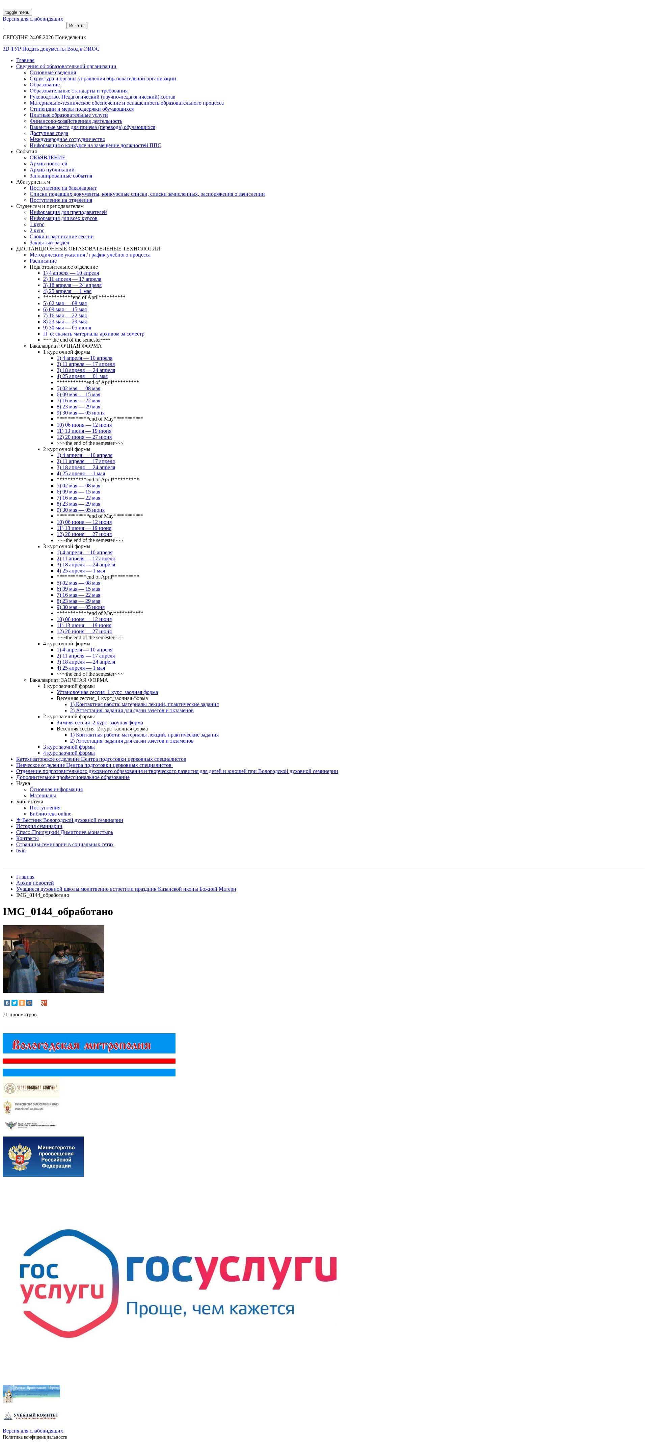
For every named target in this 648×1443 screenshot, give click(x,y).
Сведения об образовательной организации (66, 66)
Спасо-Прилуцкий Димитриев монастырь (64, 832)
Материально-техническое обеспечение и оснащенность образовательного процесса (127, 103)
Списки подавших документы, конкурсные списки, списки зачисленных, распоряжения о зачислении (147, 194)
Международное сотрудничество (67, 139)
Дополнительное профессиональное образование (73, 777)
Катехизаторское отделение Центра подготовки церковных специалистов (101, 759)
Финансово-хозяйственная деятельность (76, 121)
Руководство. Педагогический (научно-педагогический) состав (103, 97)
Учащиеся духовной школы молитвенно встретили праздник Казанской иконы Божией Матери (126, 889)
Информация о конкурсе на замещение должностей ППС (95, 145)
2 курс (37, 230)
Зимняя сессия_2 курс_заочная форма (100, 722)
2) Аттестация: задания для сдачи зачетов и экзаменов (132, 710)
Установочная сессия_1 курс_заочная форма (107, 692)
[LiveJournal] (37, 1003)
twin (21, 850)
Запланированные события (61, 176)
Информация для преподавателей (68, 212)
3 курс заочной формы (69, 747)
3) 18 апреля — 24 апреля (72, 285)
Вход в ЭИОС (83, 49)
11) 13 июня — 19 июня (84, 431)
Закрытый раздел (49, 242)
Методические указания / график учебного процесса (90, 255)
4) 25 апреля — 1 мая (67, 291)
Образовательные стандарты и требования (79, 90)
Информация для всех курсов (64, 218)
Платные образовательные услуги (69, 115)
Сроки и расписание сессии (62, 236)
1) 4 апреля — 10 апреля (71, 273)
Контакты (27, 838)
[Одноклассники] (22, 1003)
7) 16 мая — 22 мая (65, 315)
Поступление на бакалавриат (63, 188)
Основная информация (56, 789)
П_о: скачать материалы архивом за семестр (93, 334)
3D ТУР (12, 49)
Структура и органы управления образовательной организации (103, 78)
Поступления (45, 807)
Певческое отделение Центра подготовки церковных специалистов (94, 765)
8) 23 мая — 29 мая (65, 321)
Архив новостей (49, 163)
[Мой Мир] (29, 1003)
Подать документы (44, 49)
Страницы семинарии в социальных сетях (65, 844)
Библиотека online (50, 814)
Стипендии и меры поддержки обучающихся (82, 109)
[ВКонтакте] (7, 1003)
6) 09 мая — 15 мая (65, 309)
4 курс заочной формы (69, 753)
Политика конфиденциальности (35, 1437)
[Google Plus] (44, 1003)
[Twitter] (14, 1003)
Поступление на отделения (61, 200)
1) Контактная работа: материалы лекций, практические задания (144, 704)
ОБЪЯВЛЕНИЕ (47, 157)
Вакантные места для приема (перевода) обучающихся (92, 127)
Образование (45, 84)
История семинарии (39, 826)
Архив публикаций (52, 169)
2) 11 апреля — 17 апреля (72, 279)
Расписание (43, 261)
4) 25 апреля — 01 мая (82, 376)
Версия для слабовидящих (33, 19)
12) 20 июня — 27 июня (84, 437)
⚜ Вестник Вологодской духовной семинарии (69, 820)
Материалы (43, 795)
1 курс (37, 224)
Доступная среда (49, 133)
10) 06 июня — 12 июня (84, 425)
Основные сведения (53, 72)
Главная (25, 60)
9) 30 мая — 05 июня (67, 327)
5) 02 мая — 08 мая (65, 303)
